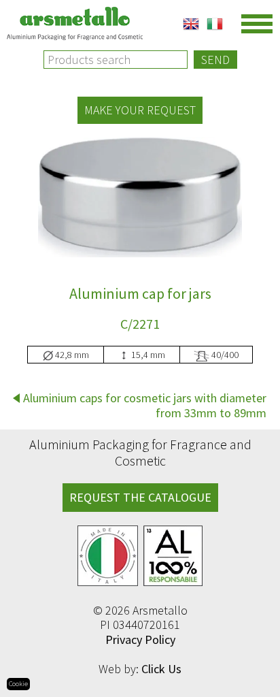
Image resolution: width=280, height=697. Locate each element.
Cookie (18, 683)
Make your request (140, 110)
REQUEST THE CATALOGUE (140, 497)
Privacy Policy (140, 639)
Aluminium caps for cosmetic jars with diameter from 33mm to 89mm (144, 405)
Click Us (161, 669)
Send (215, 59)
